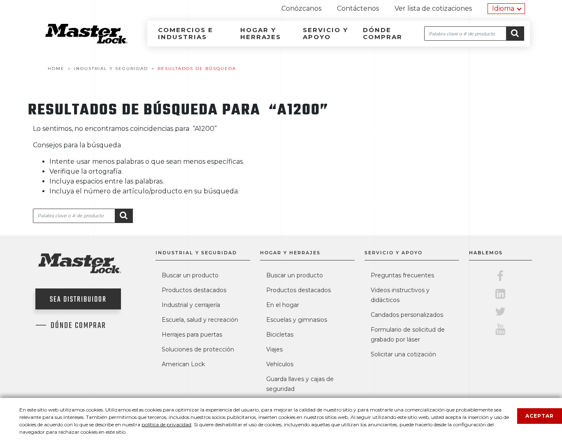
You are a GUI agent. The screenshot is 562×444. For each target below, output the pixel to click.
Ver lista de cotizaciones (433, 8)
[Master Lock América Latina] (76, 41)
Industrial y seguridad (196, 253)
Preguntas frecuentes (402, 275)
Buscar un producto (190, 275)
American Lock (183, 364)
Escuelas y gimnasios (296, 319)
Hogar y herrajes (260, 33)
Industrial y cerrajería (191, 305)
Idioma (503, 8)
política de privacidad (166, 424)
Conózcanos (301, 8)
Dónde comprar (382, 33)
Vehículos (279, 364)
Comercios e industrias (185, 33)
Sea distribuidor (78, 300)
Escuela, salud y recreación (200, 319)
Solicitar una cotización (403, 354)
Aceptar (539, 416)
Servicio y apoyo (325, 33)
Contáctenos (358, 8)
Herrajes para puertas (192, 334)
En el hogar (282, 305)
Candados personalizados (407, 314)
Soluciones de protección (198, 349)
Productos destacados (194, 290)
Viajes (274, 349)
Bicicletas (279, 334)
